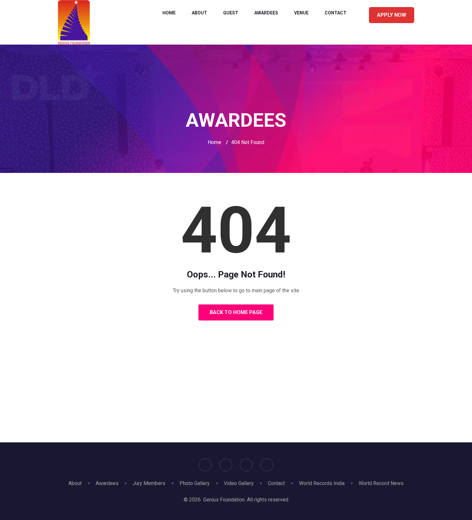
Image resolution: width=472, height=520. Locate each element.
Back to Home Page (236, 312)
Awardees (266, 12)
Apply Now (391, 15)
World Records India (322, 483)
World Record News (381, 483)
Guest (230, 12)
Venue (301, 12)
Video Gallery (239, 483)
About (199, 12)
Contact (335, 12)
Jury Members (149, 483)
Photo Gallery (194, 483)
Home (169, 12)
